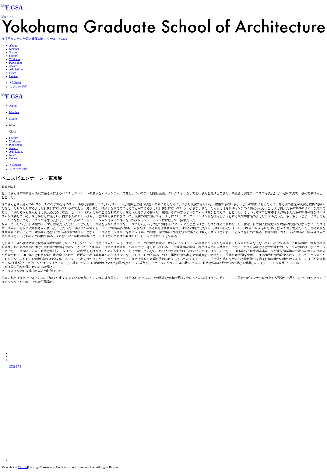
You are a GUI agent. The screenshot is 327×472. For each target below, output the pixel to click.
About (13, 45)
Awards (13, 66)
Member (14, 49)
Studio (13, 52)
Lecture (13, 55)
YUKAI (23, 467)
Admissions (16, 69)
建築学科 (15, 366)
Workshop (15, 59)
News (12, 72)
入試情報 (15, 82)
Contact (13, 76)
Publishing (15, 62)
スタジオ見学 (18, 86)
